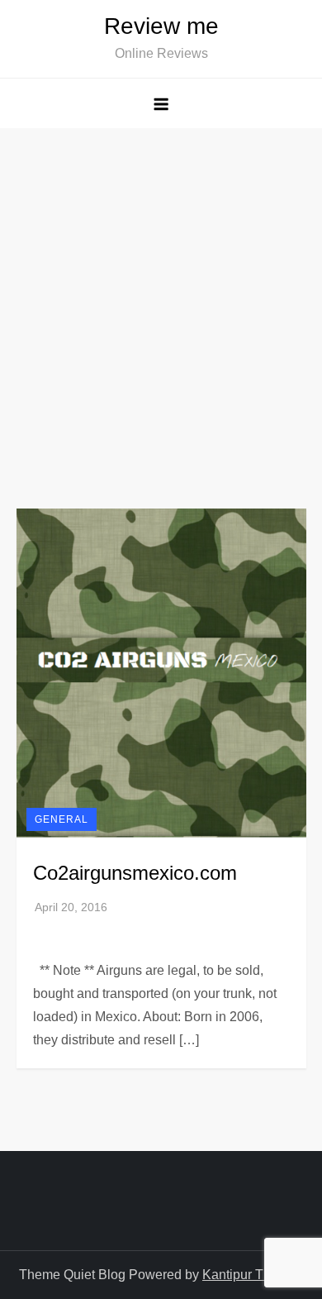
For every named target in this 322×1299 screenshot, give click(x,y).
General (61, 819)
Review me (161, 26)
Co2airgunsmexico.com (135, 873)
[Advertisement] (161, 297)
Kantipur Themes (252, 1275)
